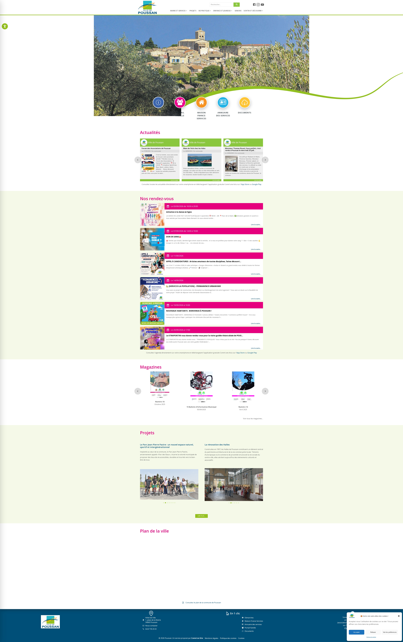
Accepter (356, 632)
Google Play (256, 184)
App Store (245, 184)
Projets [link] (193, 11)
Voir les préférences (390, 632)
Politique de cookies (371, 637)
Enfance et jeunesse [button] (222, 11)
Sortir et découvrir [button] (253, 11)
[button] (399, 616)
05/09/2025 (201, 408)
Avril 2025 (243, 408)
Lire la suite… (256, 225)
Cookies (241, 638)
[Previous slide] (137, 160)
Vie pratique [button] (203, 11)
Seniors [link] (238, 11)
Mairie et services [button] (178, 11)
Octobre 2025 (159, 403)
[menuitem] (178, 10)
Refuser (373, 632)
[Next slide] (265, 160)
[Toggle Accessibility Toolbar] (5, 26)
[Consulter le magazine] (159, 396)
